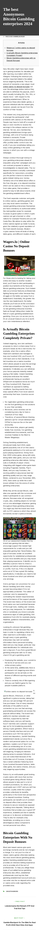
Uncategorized (12, 891)
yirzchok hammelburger (15, 36)
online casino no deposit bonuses (16, 87)
